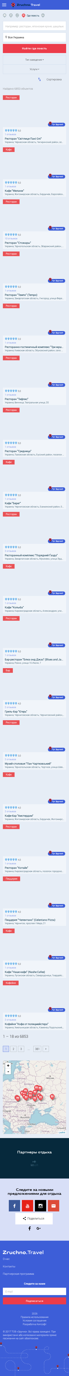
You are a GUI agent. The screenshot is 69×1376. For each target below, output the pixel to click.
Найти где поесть (34, 48)
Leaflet (62, 1132)
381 (37, 1049)
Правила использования (34, 1317)
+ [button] (8, 1065)
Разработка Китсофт (34, 1324)
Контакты (9, 1266)
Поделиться (35, 1218)
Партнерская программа (18, 1274)
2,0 (19, 338)
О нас (6, 1259)
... (29, 1049)
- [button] (8, 1071)
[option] (34, 1163)
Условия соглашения (34, 1320)
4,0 (19, 703)
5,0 (19, 130)
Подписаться (34, 1301)
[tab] (5, 15)
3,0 (19, 495)
